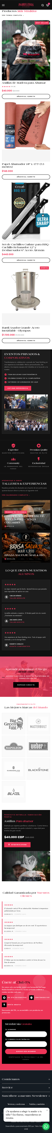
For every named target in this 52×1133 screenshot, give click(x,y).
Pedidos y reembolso (37, 1104)
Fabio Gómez (40, 1126)
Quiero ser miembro (26, 1051)
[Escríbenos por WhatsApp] (45, 1126)
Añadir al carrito (26, 96)
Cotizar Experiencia (17, 388)
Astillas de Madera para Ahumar (24, 83)
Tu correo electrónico (17, 1039)
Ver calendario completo (16, 495)
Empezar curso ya (26, 685)
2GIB (26, 1129)
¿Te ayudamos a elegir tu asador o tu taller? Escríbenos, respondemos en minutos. (24, 1115)
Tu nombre (10, 1029)
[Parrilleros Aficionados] (26, 5)
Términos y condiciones (16, 1104)
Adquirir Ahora (19, 845)
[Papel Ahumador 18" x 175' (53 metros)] (26, 131)
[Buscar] (43, 5)
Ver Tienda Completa (13, 15)
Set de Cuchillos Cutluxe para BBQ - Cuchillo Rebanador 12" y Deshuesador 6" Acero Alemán (26, 247)
